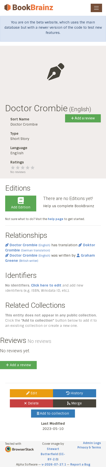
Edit (33, 393)
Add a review (84, 118)
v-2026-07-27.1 (54, 465)
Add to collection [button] (54, 413)
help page (55, 219)
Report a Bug (80, 465)
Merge (76, 403)
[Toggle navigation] (96, 8)
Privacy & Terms (89, 447)
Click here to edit (46, 285)
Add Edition (20, 207)
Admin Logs (92, 443)
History (76, 393)
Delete (33, 403)
